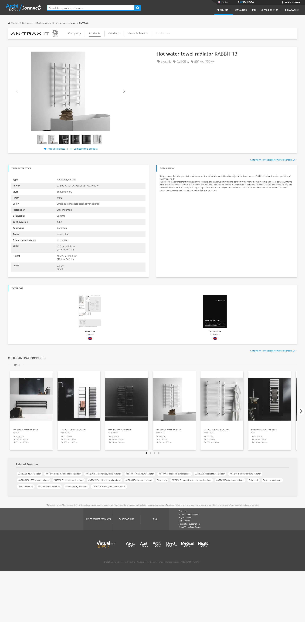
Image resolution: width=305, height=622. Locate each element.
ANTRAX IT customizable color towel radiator (191, 480)
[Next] (124, 91)
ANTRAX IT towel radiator (29, 473)
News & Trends (269, 10)
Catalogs (241, 10)
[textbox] (91, 8)
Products (222, 10)
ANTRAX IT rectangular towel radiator (108, 486)
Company (74, 33)
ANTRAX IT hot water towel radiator (245, 473)
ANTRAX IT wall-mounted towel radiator (63, 473)
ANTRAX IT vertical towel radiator (210, 473)
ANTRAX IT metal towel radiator (140, 473)
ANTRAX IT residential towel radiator (104, 480)
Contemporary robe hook (76, 486)
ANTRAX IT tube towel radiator (138, 480)
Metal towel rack (25, 486)
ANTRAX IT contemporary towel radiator (103, 473)
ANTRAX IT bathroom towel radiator (174, 473)
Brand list (183, 511)
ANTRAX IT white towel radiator (230, 480)
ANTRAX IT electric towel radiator (68, 480)
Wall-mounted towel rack (49, 486)
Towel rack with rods (272, 480)
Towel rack (162, 480)
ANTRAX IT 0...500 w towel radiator (33, 480)
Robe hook (253, 480)
